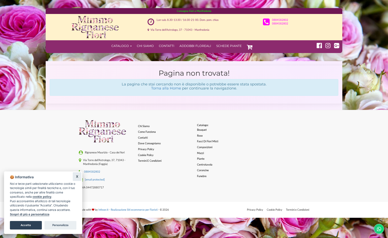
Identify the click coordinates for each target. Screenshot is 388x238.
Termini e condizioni (149, 160)
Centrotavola (204, 164)
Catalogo (120, 46)
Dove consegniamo (149, 143)
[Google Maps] (335, 45)
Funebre (202, 176)
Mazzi (200, 153)
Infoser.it (103, 209)
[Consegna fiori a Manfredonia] (95, 27)
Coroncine (203, 170)
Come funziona (147, 131)
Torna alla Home (166, 88)
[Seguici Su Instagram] (326, 45)
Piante (201, 158)
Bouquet (202, 129)
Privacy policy (146, 149)
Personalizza (60, 225)
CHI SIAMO (145, 46)
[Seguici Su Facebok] (317, 45)
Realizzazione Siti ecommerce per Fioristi (134, 209)
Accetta (26, 225)
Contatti (166, 46)
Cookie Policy (274, 209)
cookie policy (42, 196)
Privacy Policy (255, 209)
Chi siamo (144, 126)
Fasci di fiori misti (207, 141)
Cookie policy (146, 155)
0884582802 (280, 19)
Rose (200, 135)
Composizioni (204, 147)
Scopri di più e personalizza (29, 214)
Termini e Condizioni (297, 209)
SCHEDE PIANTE (229, 46)
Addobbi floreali (195, 46)
